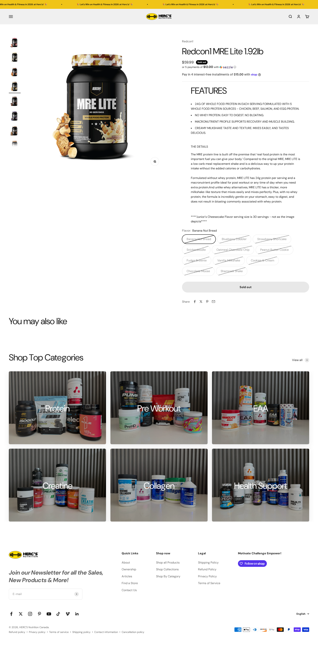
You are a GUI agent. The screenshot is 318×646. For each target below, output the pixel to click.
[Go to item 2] (15, 57)
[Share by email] (213, 301)
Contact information (106, 632)
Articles (127, 576)
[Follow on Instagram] (30, 613)
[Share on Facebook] (195, 301)
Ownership (129, 569)
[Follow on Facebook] (11, 613)
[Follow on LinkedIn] (77, 613)
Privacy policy (37, 632)
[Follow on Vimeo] (67, 613)
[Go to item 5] (15, 101)
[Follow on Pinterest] (39, 613)
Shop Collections (167, 569)
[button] (245, 67)
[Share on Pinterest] (207, 301)
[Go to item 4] (15, 86)
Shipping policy (81, 632)
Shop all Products (168, 562)
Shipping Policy (208, 562)
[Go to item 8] (15, 145)
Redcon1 (187, 41)
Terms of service (59, 632)
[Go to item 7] (15, 130)
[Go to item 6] (15, 116)
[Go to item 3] (15, 72)
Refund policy (17, 632)
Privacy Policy (207, 576)
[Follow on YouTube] (48, 613)
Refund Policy (207, 569)
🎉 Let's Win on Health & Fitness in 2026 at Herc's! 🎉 (69, 4)
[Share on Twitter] (201, 301)
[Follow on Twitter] (20, 613)
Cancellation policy (133, 632)
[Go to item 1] (15, 42)
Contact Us (129, 590)
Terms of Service (209, 583)
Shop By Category (168, 576)
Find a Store (130, 583)
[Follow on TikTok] (58, 613)
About (126, 562)
